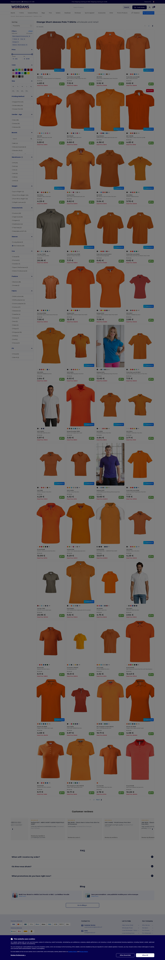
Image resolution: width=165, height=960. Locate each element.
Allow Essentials (125, 955)
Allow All (145, 955)
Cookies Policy (72, 951)
